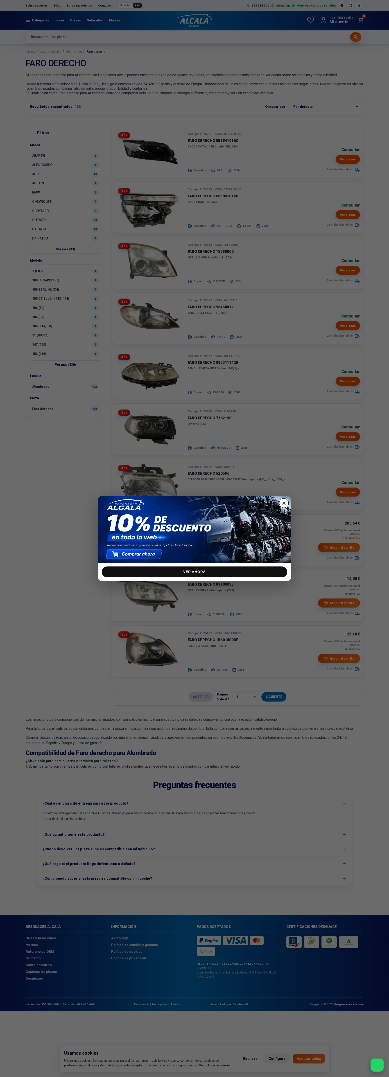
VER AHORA (194, 572)
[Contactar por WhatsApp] (377, 1065)
